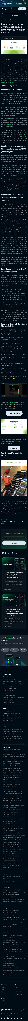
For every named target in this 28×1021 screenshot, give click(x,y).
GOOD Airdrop (4, 1003)
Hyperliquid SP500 (19, 805)
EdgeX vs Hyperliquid (18, 949)
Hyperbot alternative (8, 958)
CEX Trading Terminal (8, 729)
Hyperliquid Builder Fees (9, 740)
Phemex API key (14, 924)
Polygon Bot (18, 840)
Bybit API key (14, 915)
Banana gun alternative (9, 944)
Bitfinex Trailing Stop (8, 681)
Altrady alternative (7, 935)
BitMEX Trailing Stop (19, 681)
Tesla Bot (22, 860)
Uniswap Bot (6, 865)
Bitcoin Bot (11, 763)
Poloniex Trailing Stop (8, 700)
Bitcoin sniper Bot (7, 759)
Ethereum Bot (16, 789)
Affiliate (3, 992)
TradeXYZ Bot (6, 863)
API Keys (5, 908)
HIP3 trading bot (17, 809)
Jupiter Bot (5, 812)
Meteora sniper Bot (7, 821)
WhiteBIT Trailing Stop (8, 702)
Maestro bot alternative (9, 963)
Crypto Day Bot (7, 772)
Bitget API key (6, 912)
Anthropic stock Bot (8, 749)
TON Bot (18, 863)
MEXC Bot (16, 826)
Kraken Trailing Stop (8, 697)
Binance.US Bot (7, 756)
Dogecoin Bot (17, 784)
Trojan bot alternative (18, 970)
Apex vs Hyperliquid (18, 935)
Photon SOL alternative (9, 965)
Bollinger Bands (7, 894)
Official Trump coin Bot (8, 833)
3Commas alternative (8, 951)
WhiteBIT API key (7, 926)
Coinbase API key (7, 917)
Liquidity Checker (7, 738)
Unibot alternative (7, 972)
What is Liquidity (19, 713)
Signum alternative (7, 970)
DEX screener (17, 736)
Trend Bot (12, 863)
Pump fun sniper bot (16, 844)
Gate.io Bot (6, 796)
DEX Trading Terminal (8, 736)
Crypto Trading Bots (20, 715)
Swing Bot (12, 858)
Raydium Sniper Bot (15, 846)
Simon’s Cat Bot (20, 849)
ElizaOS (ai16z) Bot (7, 789)
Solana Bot (5, 856)
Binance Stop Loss (7, 876)
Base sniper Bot (7, 761)
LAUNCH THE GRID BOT (14, 413)
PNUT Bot (5, 840)
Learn (4, 708)
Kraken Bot (18, 812)
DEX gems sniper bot (8, 779)
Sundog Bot (6, 858)
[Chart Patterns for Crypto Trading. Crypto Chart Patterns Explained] (14, 563)
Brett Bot (20, 766)
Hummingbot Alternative (9, 954)
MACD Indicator (14, 897)
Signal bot (5, 851)
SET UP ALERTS (14, 448)
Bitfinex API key (15, 910)
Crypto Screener (19, 731)
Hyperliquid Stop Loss (8, 881)
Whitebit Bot (6, 867)
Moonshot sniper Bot (8, 828)
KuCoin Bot (12, 812)
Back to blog (15, 15)
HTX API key (6, 919)
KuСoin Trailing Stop (19, 697)
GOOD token (4, 1000)
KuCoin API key (21, 919)
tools (4, 726)
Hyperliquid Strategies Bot (9, 807)
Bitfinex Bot (14, 761)
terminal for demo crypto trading (11, 860)
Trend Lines (22, 892)
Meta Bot (15, 821)
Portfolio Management (8, 715)
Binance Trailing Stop (8, 676)
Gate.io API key (16, 917)
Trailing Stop (15, 892)
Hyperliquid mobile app (8, 803)
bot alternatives (7, 933)
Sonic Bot (11, 856)
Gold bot (5, 798)
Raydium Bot (6, 846)
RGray (8, 1015)
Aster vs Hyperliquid (8, 937)
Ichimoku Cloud (6, 901)
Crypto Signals (18, 729)
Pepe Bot (15, 835)
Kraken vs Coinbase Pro (9, 711)
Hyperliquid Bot (7, 800)
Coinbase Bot (18, 770)
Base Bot (14, 759)
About (16, 989)
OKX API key (6, 924)
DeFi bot (12, 782)
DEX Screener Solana (8, 784)
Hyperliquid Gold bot (16, 800)
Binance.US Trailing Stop (9, 679)
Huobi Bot (16, 798)
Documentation (5, 987)
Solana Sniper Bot (18, 853)
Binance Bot (22, 754)
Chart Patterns (15, 894)
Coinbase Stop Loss (8, 878)
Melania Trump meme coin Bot (10, 819)
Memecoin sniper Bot (8, 826)
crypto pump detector (8, 777)
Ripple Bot (5, 849)
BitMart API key (14, 912)
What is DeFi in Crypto (8, 713)
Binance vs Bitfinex (18, 718)
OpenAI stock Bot (19, 833)
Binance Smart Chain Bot (17, 756)
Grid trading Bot (20, 796)
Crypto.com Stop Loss (19, 878)
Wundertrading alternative (9, 974)
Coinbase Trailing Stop (8, 690)
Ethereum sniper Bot (8, 791)
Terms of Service (19, 992)
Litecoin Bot (6, 814)
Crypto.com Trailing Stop (9, 693)
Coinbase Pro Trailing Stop (9, 688)
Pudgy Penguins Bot (14, 842)
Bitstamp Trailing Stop (8, 683)
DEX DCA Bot (6, 782)
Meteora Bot (22, 819)
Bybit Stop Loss (16, 876)
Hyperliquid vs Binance (8, 956)
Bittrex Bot (5, 763)
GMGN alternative (18, 951)
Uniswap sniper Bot (14, 865)
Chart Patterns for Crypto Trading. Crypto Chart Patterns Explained (13, 575)
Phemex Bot (20, 837)
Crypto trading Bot (16, 772)
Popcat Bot (6, 842)
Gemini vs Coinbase (8, 718)
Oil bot (22, 828)
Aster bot (5, 752)
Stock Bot (11, 853)
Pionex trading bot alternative (10, 968)
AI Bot (17, 752)
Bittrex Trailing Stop (20, 683)
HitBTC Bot (10, 798)
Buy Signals (6, 734)
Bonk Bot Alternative (19, 942)
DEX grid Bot (18, 782)
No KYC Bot (16, 828)
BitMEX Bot (20, 761)
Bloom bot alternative (8, 942)
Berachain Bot (14, 754)
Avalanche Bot (11, 752)
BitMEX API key (6, 915)
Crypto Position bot (16, 775)
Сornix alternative (16, 947)
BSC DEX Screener (7, 768)
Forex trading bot (18, 791)
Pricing (2, 989)
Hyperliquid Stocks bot (8, 805)
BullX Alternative (7, 947)
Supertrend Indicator (8, 899)
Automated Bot (7, 754)
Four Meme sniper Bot (8, 793)
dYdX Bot (13, 786)
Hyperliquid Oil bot (7, 809)
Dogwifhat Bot (6, 786)
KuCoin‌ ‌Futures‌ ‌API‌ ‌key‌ (8, 922)
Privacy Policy (18, 994)
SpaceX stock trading (14, 851)
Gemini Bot (12, 796)
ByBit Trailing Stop (7, 686)
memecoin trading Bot (8, 823)
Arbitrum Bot (16, 749)
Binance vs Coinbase (8, 720)
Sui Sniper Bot (18, 856)
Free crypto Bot (18, 793)
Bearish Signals (13, 734)
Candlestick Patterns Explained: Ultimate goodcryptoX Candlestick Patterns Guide (13, 612)
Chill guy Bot (11, 770)
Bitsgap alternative (20, 944)
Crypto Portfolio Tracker (9, 731)
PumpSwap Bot (7, 844)
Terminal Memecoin (17, 738)
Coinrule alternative (8, 949)
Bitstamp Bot (6, 766)
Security (17, 987)
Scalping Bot (12, 849)
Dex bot (16, 779)
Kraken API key (13, 919)
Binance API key (7, 910)
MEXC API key (18, 922)
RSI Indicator (6, 897)
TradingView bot (7, 890)
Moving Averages (7, 892)
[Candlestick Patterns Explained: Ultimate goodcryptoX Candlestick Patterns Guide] (14, 600)
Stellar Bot (5, 853)
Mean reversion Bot (7, 816)
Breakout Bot (13, 766)
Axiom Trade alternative (9, 940)
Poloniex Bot (11, 840)
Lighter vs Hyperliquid (8, 961)
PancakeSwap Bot (7, 835)
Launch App (22, 9)
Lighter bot (12, 814)
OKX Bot (5, 830)
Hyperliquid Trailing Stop (9, 695)
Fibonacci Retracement (17, 901)
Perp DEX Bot (21, 835)
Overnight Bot (11, 830)
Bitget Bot (17, 763)
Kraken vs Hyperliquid (19, 958)
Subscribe (13, 402)
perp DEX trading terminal (9, 837)
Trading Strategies (8, 887)
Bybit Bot (5, 770)
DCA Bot (17, 777)
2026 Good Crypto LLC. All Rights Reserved (10, 1013)
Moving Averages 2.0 (19, 899)
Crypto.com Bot (7, 775)
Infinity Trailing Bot (16, 890)
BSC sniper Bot (16, 768)
